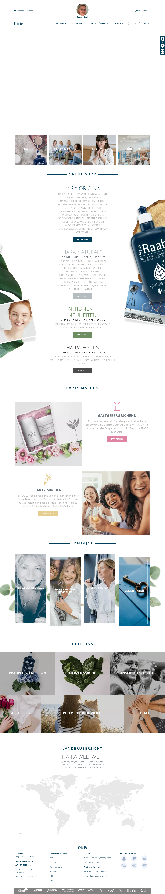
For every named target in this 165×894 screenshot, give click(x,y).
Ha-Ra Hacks (82, 370)
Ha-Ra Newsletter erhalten (25, 876)
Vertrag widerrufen (92, 867)
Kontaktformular (56, 867)
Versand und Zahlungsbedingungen (97, 858)
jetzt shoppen (82, 239)
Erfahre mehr (117, 439)
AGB (51, 876)
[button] (12, 431)
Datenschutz (54, 862)
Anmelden (119, 23)
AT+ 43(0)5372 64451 (23, 865)
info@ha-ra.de (20, 872)
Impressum (54, 871)
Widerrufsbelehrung (91, 862)
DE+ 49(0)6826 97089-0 (24, 861)
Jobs (51, 858)
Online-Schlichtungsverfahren (95, 876)
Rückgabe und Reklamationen (95, 871)
